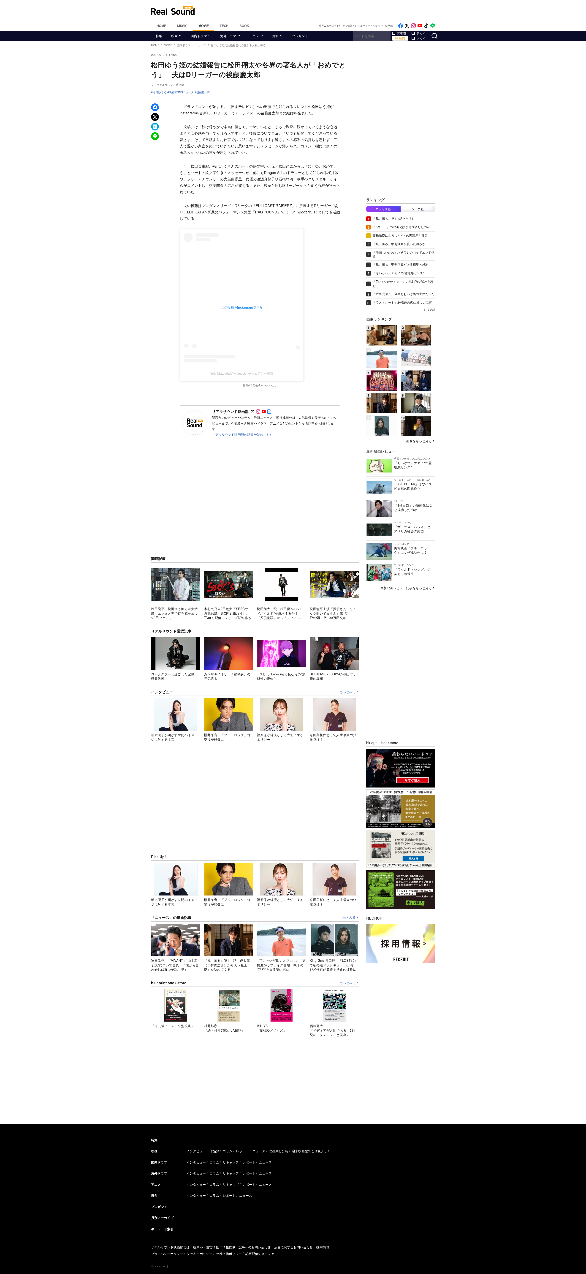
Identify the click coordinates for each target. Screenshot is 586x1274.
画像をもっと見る (419, 441)
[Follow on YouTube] (420, 26)
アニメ (254, 35)
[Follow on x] (407, 26)
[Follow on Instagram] (413, 26)
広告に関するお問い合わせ (293, 1247)
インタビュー (196, 1151)
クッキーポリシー (199, 1253)
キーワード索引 (162, 1229)
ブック (421, 38)
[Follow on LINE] (432, 26)
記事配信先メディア (259, 1253)
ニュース (258, 1151)
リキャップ (231, 1162)
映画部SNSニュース (181, 92)
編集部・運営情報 (206, 1247)
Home (161, 25)
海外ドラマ (228, 35)
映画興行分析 (278, 1151)
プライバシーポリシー (167, 1253)
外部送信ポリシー (229, 1253)
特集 (159, 35)
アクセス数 (383, 209)
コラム (227, 1151)
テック (421, 33)
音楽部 (402, 33)
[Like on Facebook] (400, 26)
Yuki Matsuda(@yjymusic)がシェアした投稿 (241, 373)
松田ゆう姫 (159, 92)
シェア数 (417, 209)
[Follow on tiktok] (426, 26)
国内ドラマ (199, 35)
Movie (203, 25)
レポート (242, 1151)
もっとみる (348, 692)
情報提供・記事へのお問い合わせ (246, 1247)
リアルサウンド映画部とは (170, 1247)
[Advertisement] (324, 10)
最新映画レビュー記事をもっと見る (406, 588)
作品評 (214, 1151)
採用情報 (322, 1247)
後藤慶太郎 (203, 92)
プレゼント (300, 35)
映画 (174, 35)
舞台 (275, 35)
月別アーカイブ (162, 1217)
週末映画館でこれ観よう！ (311, 1151)
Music (182, 25)
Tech (224, 25)
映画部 (400, 38)
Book (244, 25)
